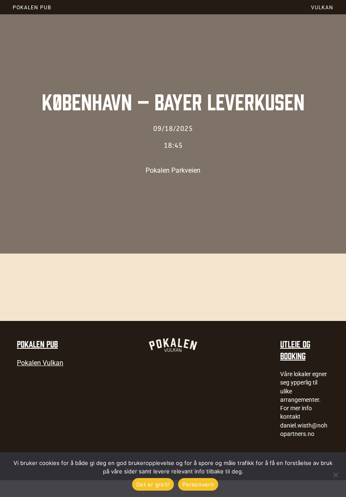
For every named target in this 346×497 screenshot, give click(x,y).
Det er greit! (153, 484)
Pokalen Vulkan (40, 363)
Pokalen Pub (32, 8)
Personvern (198, 484)
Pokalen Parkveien (173, 170)
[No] (335, 474)
